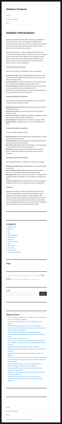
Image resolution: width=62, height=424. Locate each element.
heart (25, 279)
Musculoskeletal (12, 235)
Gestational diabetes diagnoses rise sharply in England (24, 332)
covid (31, 275)
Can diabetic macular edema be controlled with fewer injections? (27, 357)
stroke (38, 279)
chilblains (15, 275)
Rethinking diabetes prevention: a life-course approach (24, 326)
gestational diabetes (15, 279)
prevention (29, 279)
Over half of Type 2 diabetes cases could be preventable (24, 376)
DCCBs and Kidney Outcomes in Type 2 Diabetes (22, 366)
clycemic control (26, 275)
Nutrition (10, 239)
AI (6, 275)
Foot (9, 233)
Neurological (11, 237)
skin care (34, 279)
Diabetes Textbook (16, 9)
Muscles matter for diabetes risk (17, 338)
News (8, 23)
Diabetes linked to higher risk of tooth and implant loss (24, 364)
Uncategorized (12, 250)
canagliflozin (10, 275)
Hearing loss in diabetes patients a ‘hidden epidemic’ (23, 347)
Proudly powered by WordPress (23, 419)
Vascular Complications (15, 252)
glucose (21, 279)
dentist (34, 275)
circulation (20, 275)
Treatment (11, 248)
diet (43, 275)
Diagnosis (11, 229)
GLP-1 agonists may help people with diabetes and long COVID (26, 340)
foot (8, 279)
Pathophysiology (13, 241)
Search (8, 290)
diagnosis (38, 275)
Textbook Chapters (12, 19)
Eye (9, 231)
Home (8, 15)
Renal (9, 243)
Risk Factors (11, 246)
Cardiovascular (12, 227)
